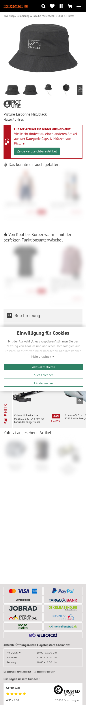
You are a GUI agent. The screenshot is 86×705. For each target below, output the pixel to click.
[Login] (61, 6)
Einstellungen (43, 383)
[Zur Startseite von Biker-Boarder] (16, 6)
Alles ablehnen (44, 375)
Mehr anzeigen (41, 356)
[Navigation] (78, 6)
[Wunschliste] (52, 6)
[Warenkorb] (70, 6)
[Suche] (43, 6)
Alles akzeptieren (43, 367)
